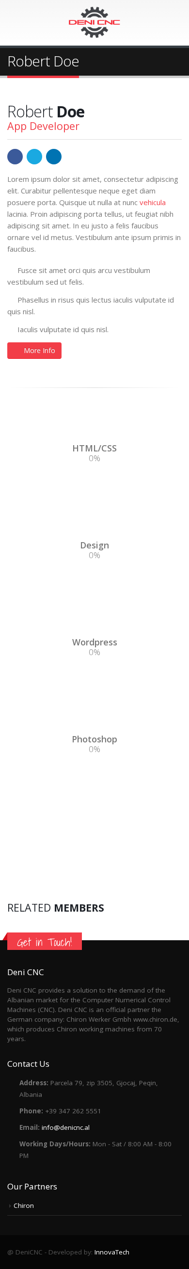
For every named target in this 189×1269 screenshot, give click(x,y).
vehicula (153, 202)
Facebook (15, 156)
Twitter (34, 156)
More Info (39, 350)
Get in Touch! (44, 942)
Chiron (24, 1205)
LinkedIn (54, 156)
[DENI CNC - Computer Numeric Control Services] (94, 22)
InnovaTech (111, 1252)
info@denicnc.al (66, 1127)
